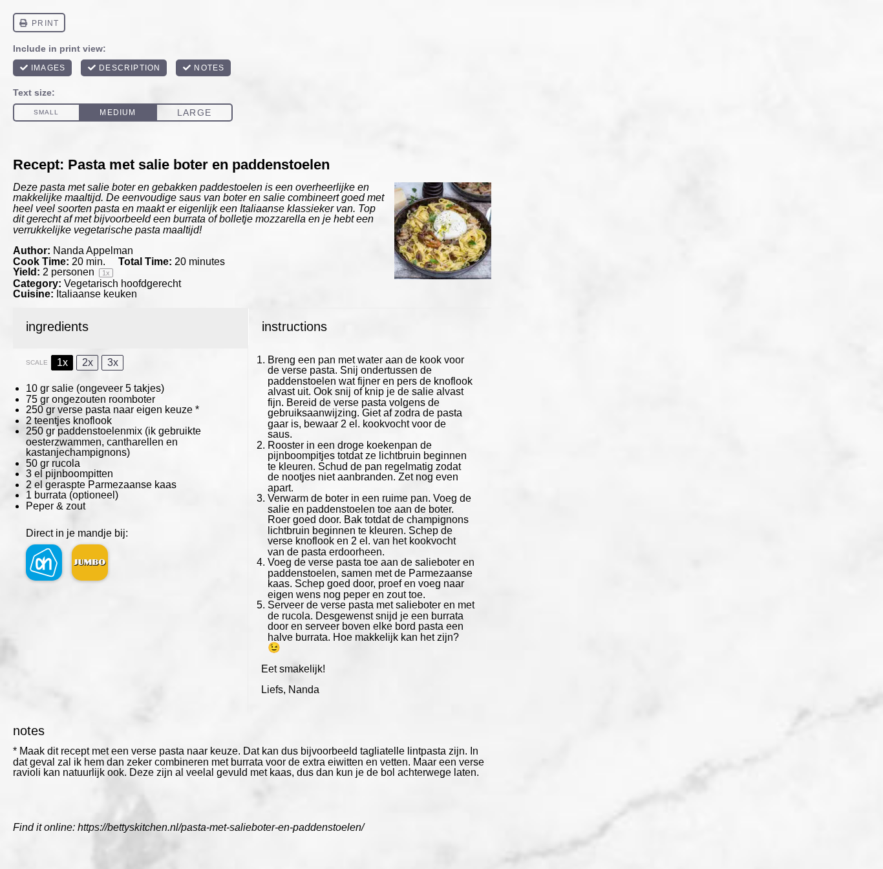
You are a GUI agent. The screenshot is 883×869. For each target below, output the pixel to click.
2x (87, 362)
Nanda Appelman (93, 250)
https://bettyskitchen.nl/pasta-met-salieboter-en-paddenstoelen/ (221, 827)
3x (112, 362)
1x (62, 362)
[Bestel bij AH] (44, 562)
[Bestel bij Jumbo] (90, 562)
